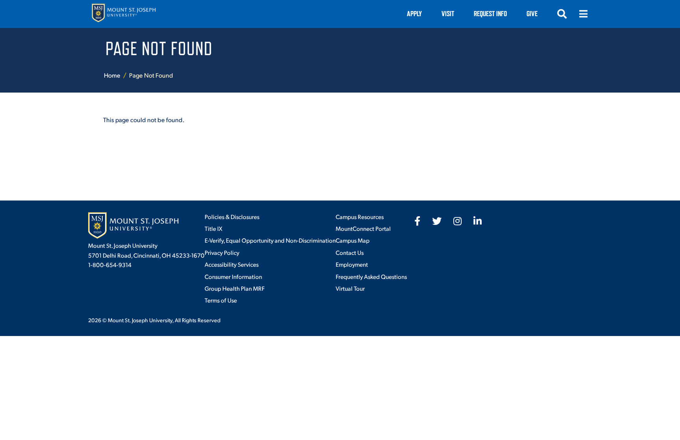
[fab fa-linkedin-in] (477, 221)
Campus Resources (360, 216)
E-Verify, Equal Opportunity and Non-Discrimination (270, 240)
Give (532, 13)
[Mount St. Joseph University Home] (123, 14)
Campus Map (353, 240)
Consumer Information (233, 276)
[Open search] (562, 13)
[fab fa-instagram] (457, 221)
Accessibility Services (232, 264)
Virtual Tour (350, 288)
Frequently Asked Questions (371, 276)
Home (112, 75)
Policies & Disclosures (232, 216)
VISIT (448, 13)
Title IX (213, 228)
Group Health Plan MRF (234, 288)
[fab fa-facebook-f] (417, 221)
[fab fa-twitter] (437, 221)
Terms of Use (221, 300)
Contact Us (350, 252)
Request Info (490, 13)
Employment (352, 264)
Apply (414, 13)
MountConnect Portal (363, 228)
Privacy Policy (222, 252)
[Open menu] (583, 13)
